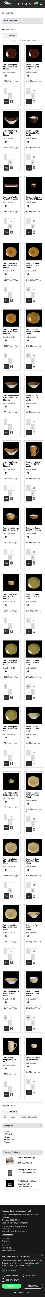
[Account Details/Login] (26, 4)
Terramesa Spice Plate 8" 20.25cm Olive (32, 662)
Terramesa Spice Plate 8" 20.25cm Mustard (10, 331)
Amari (8, 1142)
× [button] (42, 1255)
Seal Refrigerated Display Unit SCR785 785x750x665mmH (27, 1160)
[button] (22, 1292)
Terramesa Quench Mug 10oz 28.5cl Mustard (33, 464)
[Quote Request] (22, 4)
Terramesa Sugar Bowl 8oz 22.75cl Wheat (32, 993)
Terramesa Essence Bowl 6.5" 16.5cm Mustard (11, 398)
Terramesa (10, 1139)
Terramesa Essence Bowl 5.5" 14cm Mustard (34, 398)
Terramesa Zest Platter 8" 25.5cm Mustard (33, 331)
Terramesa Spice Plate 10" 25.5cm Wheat (10, 861)
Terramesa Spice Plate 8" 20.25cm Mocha (32, 67)
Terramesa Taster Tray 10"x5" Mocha (10, 198)
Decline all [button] (33, 1286)
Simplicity (9, 1134)
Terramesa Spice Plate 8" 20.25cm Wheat (32, 861)
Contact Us (6, 1245)
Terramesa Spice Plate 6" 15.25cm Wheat (10, 927)
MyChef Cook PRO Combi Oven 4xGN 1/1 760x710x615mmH (27, 1184)
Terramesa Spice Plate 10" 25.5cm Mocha (10, 67)
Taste (8, 1137)
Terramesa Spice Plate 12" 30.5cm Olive (32, 596)
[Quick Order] (18, 4)
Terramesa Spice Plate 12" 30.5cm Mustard (10, 265)
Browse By (8, 1126)
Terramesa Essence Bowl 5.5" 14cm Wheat (11, 993)
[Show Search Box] (30, 4)
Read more (32, 1265)
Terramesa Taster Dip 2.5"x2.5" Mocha (34, 198)
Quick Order (6, 1241)
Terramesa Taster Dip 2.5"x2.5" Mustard (10, 596)
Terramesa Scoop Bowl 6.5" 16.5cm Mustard (10, 464)
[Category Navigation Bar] (41, 4)
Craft (8, 1131)
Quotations (6, 1238)
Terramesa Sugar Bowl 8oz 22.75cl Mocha (32, 133)
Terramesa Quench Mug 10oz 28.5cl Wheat (10, 1059)
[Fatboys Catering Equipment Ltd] (7, 3)
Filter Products (10, 20)
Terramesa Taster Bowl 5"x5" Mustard (33, 529)
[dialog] (22, 1275)
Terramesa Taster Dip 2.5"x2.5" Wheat (33, 1058)
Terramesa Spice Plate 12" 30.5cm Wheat (32, 795)
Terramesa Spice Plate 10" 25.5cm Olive (10, 662)
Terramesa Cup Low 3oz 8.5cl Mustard (11, 529)
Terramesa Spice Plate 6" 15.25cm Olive (10, 729)
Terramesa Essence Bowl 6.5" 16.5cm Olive (34, 729)
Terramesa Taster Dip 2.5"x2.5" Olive (10, 794)
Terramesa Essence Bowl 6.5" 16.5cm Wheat (34, 927)
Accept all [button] (11, 1286)
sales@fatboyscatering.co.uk (17, 1223)
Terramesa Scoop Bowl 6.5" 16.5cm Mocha (10, 133)
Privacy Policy (7, 1248)
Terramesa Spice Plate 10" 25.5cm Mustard (32, 265)
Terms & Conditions (9, 1250)
